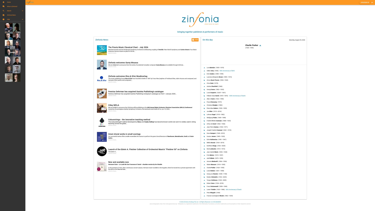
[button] (12, 2)
